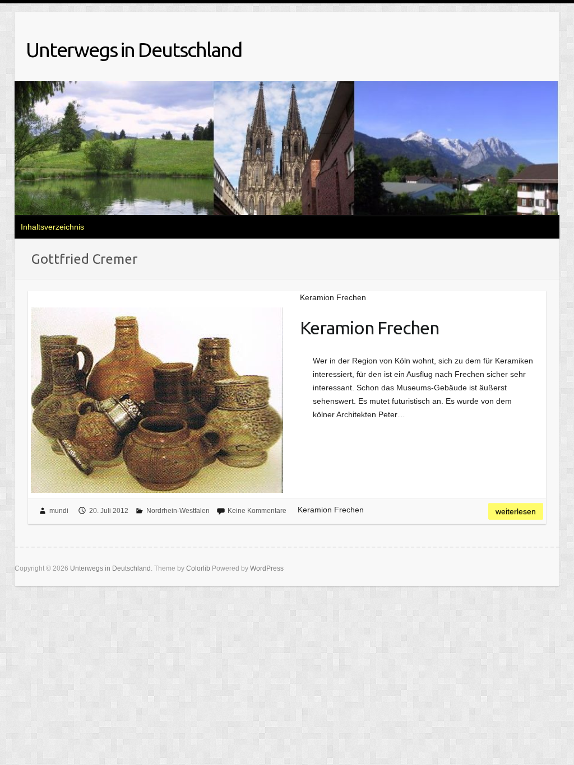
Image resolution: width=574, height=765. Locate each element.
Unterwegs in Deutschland (134, 49)
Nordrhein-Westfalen (178, 511)
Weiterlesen (516, 511)
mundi (58, 511)
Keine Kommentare (257, 511)
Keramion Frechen (369, 328)
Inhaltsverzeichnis (52, 226)
